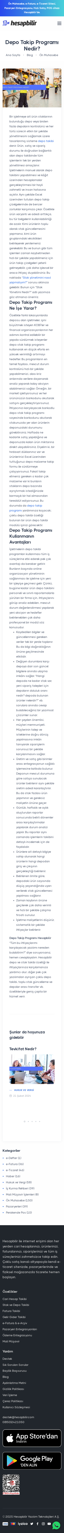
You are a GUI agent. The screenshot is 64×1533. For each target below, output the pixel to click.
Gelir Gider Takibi (14, 1317)
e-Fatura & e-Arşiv (15, 1323)
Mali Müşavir (11, 1341)
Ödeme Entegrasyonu (17, 1335)
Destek (7, 1358)
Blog (30, 55)
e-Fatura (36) (15, 1164)
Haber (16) (13, 1176)
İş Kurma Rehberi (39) (20, 1188)
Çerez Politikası (13, 1401)
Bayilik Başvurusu (15, 1370)
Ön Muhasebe (48, 55)
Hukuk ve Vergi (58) (19, 1182)
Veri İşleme (10, 1395)
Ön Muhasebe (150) (19, 1200)
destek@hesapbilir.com (18, 1417)
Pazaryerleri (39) (17, 1206)
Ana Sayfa (13, 55)
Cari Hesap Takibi (15, 1299)
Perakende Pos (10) (19, 1212)
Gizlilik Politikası (13, 1389)
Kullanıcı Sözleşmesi (16, 1407)
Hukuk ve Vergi (24, 1090)
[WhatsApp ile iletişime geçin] (56, 1525)
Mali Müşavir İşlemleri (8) (22, 1194)
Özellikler (10, 1292)
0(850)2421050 (13, 1422)
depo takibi (45, 141)
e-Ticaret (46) (15, 1170)
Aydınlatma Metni (14, 1383)
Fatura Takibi (11, 1311)
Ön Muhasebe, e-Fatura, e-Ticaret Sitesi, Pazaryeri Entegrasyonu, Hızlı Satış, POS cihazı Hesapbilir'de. (32, 8)
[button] (24, 1121)
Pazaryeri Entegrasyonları (20, 1329)
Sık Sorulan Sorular (16, 1365)
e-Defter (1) (13, 1158)
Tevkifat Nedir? (22, 1049)
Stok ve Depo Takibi (16, 1305)
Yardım (8, 1351)
